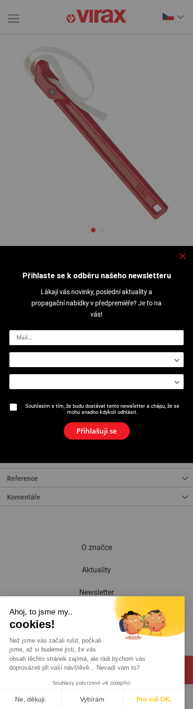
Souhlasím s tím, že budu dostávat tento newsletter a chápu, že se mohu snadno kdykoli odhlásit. (102, 409)
